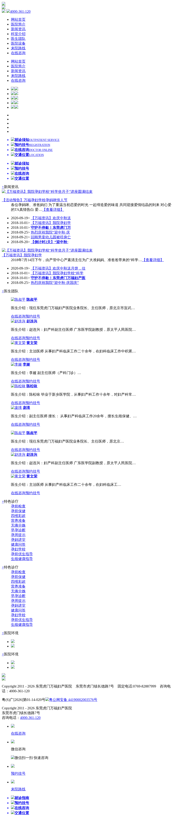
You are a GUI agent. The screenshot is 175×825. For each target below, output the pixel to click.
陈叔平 (31, 299)
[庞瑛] (16, 408)
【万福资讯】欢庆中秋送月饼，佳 (58, 268)
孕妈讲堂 (18, 540)
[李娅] (16, 364)
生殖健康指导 (22, 559)
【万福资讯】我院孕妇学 (51, 223)
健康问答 (18, 544)
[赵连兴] (18, 321)
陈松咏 (31, 386)
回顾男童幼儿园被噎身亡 (51, 237)
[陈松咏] (18, 386)
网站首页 (18, 19)
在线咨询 (18, 53)
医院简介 (18, 24)
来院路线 (18, 48)
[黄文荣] (18, 343)
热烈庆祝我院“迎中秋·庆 (50, 232)
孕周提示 (18, 535)
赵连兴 (31, 321)
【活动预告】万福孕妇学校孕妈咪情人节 (34, 200)
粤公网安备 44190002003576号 (73, 700)
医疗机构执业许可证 (129, 700)
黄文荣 (31, 343)
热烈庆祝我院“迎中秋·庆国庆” (55, 283)
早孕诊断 (18, 530)
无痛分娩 (18, 525)
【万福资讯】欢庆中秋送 (51, 218)
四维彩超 (18, 516)
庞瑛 (26, 408)
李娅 (26, 364)
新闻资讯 (18, 29)
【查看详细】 (53, 209)
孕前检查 (18, 506)
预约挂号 (33, 316)
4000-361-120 (20, 11)
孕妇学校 (18, 549)
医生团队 (18, 39)
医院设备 (18, 43)
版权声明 (104, 700)
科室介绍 (18, 34)
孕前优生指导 (22, 554)
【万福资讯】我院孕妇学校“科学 (57, 273)
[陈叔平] (18, 299)
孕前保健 (18, 511)
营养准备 (18, 520)
